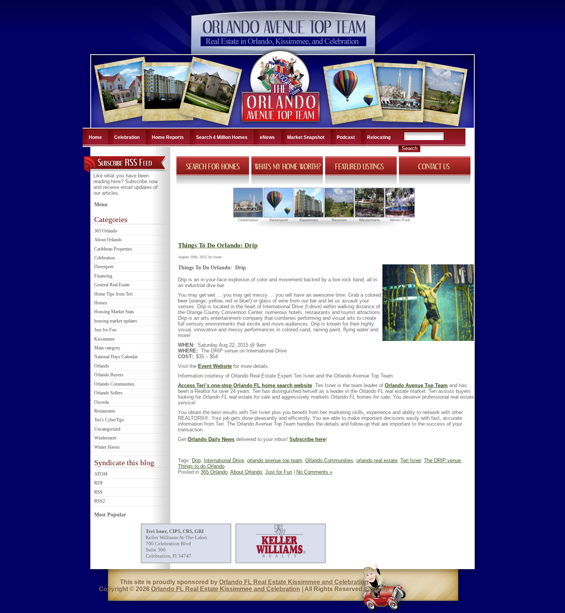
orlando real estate (376, 460)
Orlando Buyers (108, 374)
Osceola (101, 402)
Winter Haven (107, 447)
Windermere (105, 438)
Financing (103, 276)
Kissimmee (104, 339)
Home (95, 137)
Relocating (379, 137)
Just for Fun (105, 329)
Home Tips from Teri (113, 294)
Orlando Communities (114, 384)
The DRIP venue (442, 460)
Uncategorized (107, 429)
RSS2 (99, 501)
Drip (196, 460)
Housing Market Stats (114, 311)
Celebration (127, 137)
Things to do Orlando (201, 466)
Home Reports (168, 137)
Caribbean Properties (113, 249)
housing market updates (115, 321)
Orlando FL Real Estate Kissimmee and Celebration (293, 582)
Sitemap (377, 589)
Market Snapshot (305, 137)
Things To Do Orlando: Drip (218, 245)
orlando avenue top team (274, 460)
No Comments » (314, 472)
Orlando (101, 366)
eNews (267, 137)
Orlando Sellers (108, 393)
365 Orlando (105, 231)
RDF (98, 483)
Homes (100, 303)
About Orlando (108, 239)
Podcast (346, 137)
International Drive (224, 460)
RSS (98, 492)
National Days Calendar (116, 356)
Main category (107, 348)
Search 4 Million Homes (222, 137)
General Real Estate (112, 284)
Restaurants (104, 411)
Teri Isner (410, 460)
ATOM (101, 474)
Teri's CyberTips (109, 420)
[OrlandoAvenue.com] (281, 125)
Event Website (215, 366)
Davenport (103, 266)
